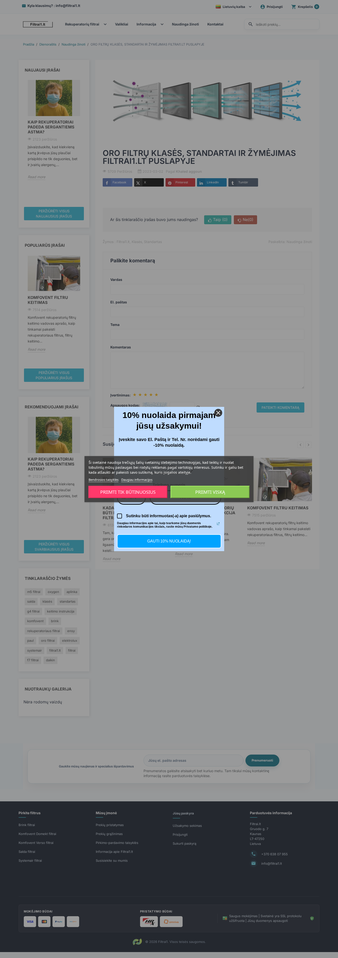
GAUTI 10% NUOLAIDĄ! (169, 541)
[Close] (218, 413)
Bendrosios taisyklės (104, 479)
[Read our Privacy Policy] (218, 524)
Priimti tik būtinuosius (128, 492)
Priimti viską (210, 492)
